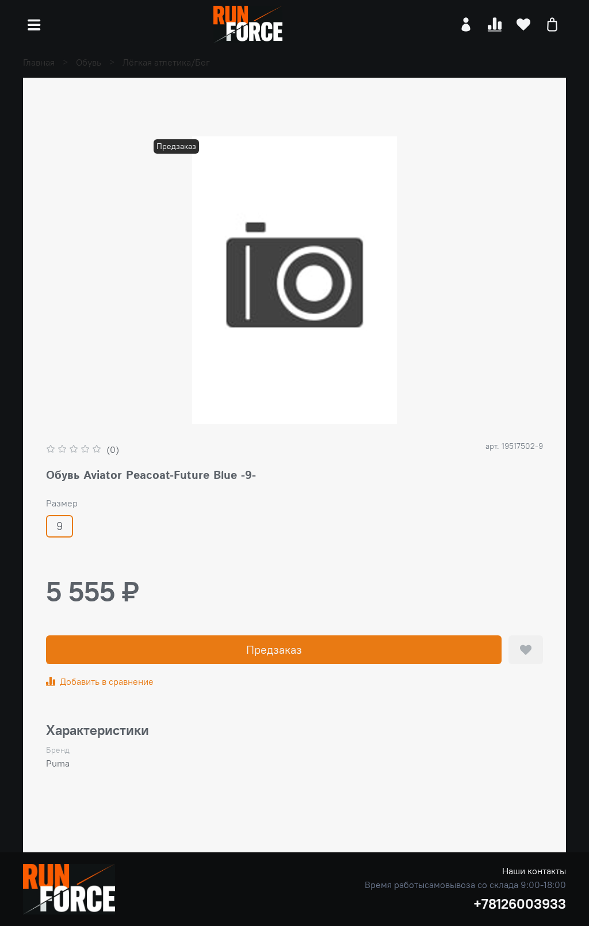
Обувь (88, 62)
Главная (39, 62)
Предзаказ (274, 649)
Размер (62, 503)
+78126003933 (519, 903)
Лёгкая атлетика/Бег (166, 62)
